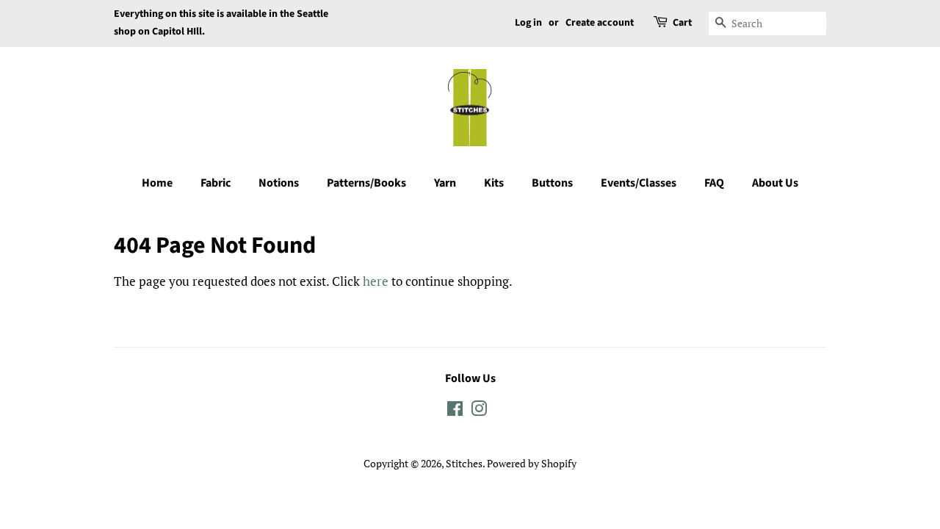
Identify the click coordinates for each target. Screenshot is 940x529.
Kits (494, 183)
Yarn (445, 183)
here (375, 281)
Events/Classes (638, 183)
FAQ (714, 183)
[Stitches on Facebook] (454, 411)
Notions (278, 183)
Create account (599, 22)
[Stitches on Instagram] (479, 411)
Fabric (215, 183)
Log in (528, 22)
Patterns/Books (366, 183)
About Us (775, 183)
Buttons (552, 183)
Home (157, 183)
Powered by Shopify (531, 463)
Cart (682, 22)
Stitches (464, 463)
